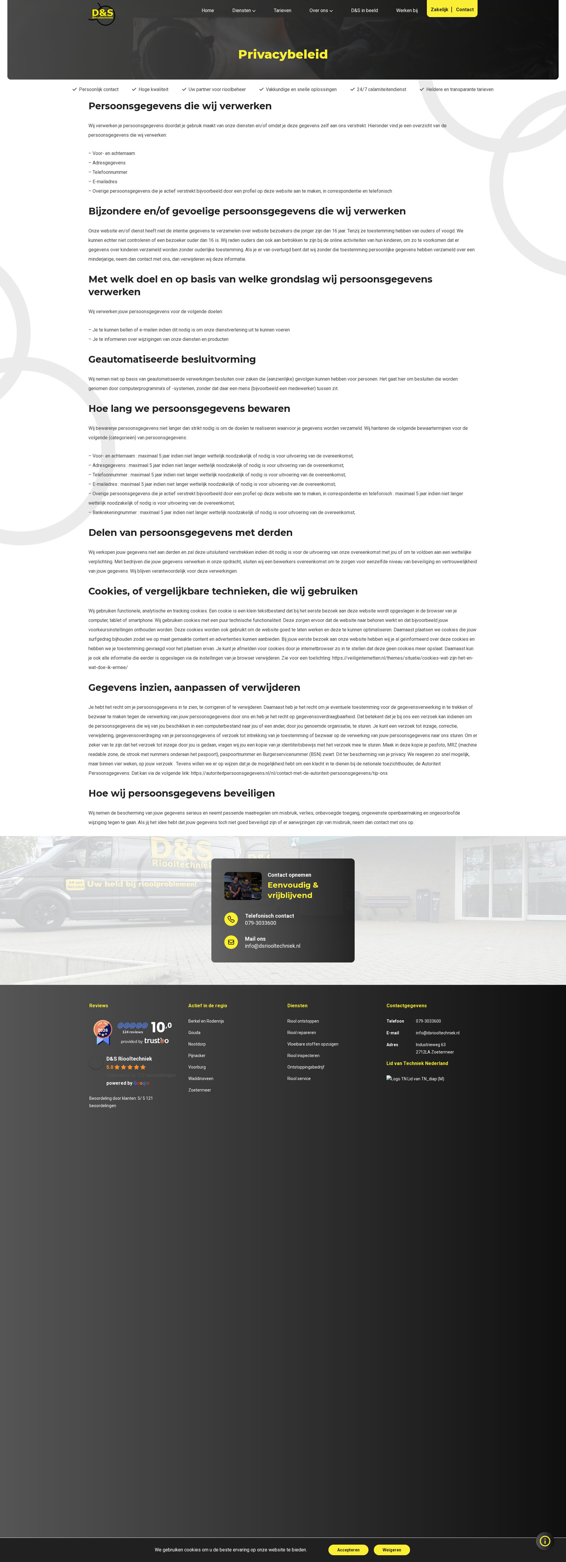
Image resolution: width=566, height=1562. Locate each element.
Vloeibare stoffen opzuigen (312, 1044)
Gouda (194, 1032)
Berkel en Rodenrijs (206, 1021)
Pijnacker (196, 1055)
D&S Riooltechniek (129, 1059)
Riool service (299, 1078)
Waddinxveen (200, 1078)
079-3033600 (269, 919)
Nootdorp (197, 1044)
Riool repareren (301, 1032)
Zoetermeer (199, 1090)
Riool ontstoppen (303, 1021)
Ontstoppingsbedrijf (306, 1067)
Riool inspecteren (303, 1055)
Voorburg (197, 1067)
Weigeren (392, 1550)
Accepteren (348, 1550)
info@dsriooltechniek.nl (272, 942)
